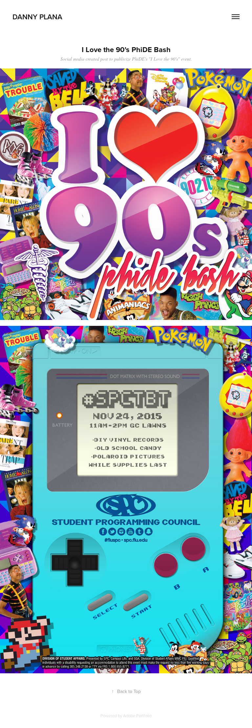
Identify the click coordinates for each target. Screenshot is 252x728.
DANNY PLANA (37, 16)
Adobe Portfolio (137, 716)
